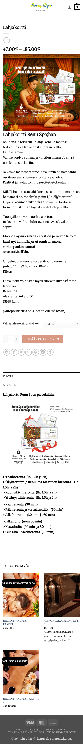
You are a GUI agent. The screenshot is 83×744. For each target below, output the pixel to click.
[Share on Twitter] (21, 352)
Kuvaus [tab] (8, 376)
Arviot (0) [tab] (10, 384)
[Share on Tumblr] (50, 352)
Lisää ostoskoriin (42, 339)
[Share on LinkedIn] (43, 352)
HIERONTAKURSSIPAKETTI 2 (21, 700)
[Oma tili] (69, 7)
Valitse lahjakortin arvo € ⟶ (21, 323)
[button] (5, 7)
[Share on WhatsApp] (6, 352)
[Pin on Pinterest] (35, 352)
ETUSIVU (21, 729)
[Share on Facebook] (14, 352)
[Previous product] (6, 40)
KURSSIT (35, 729)
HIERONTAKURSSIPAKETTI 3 (61, 622)
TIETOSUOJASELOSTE (61, 732)
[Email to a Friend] (28, 352)
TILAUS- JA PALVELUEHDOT (26, 732)
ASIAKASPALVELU (55, 729)
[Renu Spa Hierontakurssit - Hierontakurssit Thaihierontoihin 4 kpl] (42, 7)
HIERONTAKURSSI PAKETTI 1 (15, 622)
